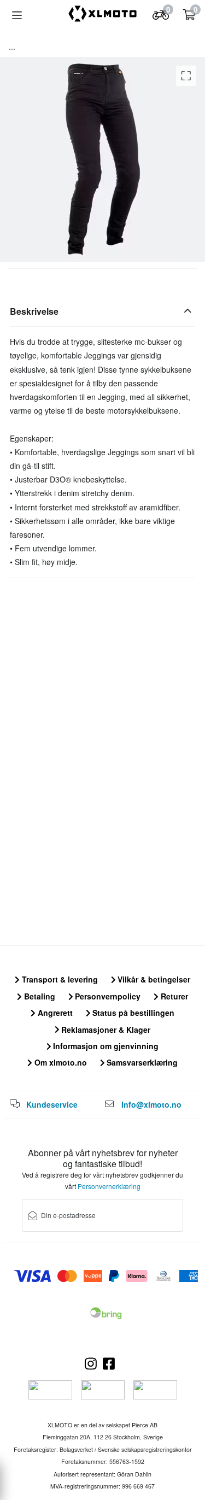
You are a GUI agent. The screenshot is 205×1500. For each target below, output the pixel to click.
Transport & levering (59, 979)
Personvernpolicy (106, 996)
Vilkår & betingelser (152, 979)
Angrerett (54, 1012)
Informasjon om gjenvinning (105, 1045)
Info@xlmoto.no (151, 1104)
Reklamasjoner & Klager (104, 1029)
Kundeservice (52, 1104)
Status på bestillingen (132, 1012)
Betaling (38, 996)
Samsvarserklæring (141, 1062)
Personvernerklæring (109, 1186)
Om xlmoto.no (59, 1062)
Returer (173, 996)
